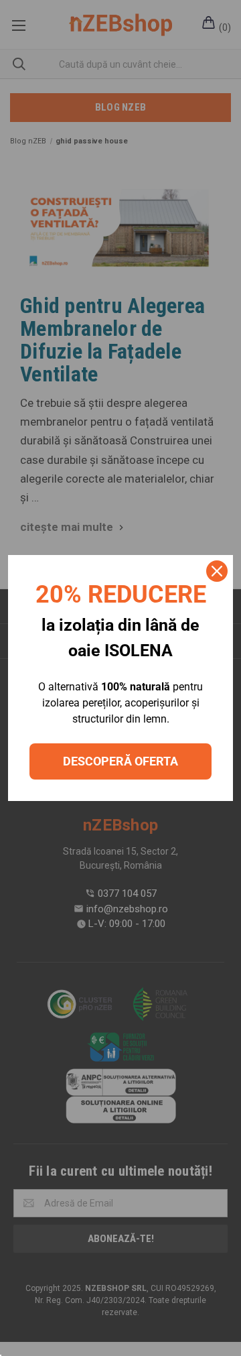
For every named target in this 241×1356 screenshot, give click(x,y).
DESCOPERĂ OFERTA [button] (120, 761)
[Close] (217, 571)
